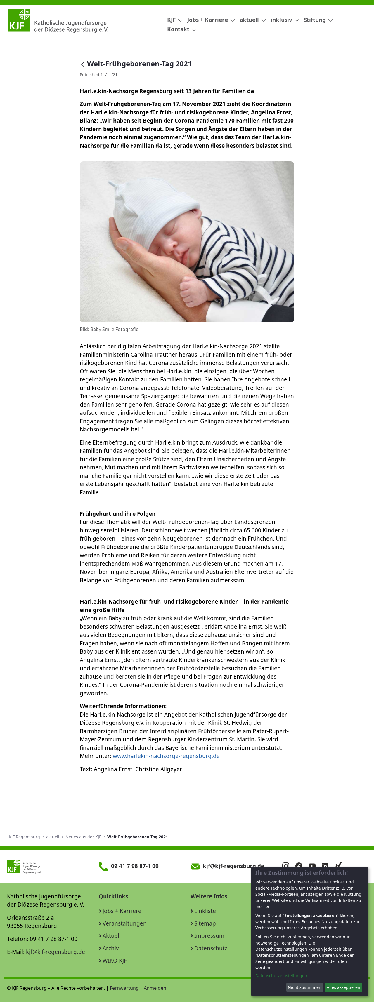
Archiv (111, 948)
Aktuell (112, 936)
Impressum (209, 936)
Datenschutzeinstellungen (281, 975)
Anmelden (155, 988)
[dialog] (309, 931)
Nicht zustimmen (304, 987)
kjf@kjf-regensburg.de (55, 952)
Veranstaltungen (125, 923)
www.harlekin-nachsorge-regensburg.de (166, 756)
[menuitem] (172, 20)
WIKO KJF (115, 960)
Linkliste (205, 911)
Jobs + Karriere (122, 911)
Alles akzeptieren (343, 987)
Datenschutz (210, 948)
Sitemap (205, 923)
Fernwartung (124, 988)
